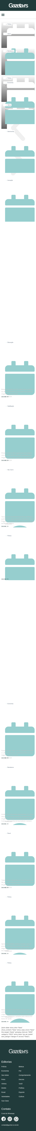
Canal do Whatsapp (7, 1113)
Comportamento (25, 1075)
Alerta (9, 105)
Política (21, 1088)
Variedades (5, 1096)
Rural (3, 1092)
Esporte (21, 1092)
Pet (20, 1071)
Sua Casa (5, 1101)
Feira (3, 1079)
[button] (2, 14)
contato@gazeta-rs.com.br (10, 1125)
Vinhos (3, 1084)
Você (20, 1084)
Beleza (21, 1067)
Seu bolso (5, 1075)
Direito (3, 1088)
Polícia (9, 24)
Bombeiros (10, 51)
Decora (21, 1079)
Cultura (21, 1096)
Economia (5, 1071)
